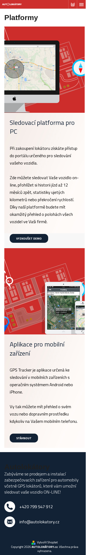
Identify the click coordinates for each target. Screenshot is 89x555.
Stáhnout (24, 438)
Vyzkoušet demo (29, 238)
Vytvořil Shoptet (47, 542)
